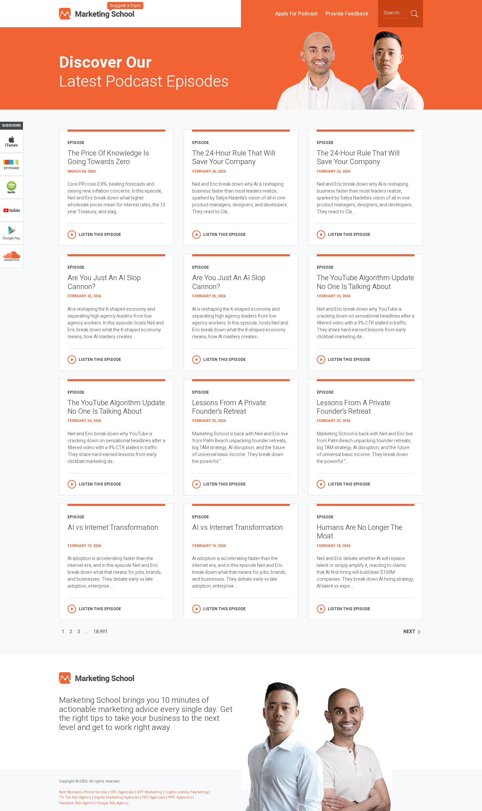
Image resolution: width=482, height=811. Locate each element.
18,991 (100, 631)
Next (409, 631)
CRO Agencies (122, 792)
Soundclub (11, 256)
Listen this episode (100, 235)
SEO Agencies (153, 797)
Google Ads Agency (113, 803)
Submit (414, 13)
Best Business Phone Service (83, 792)
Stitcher (11, 164)
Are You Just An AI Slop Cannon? (104, 282)
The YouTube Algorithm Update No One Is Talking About (365, 282)
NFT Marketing (149, 792)
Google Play (11, 233)
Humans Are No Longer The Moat (359, 532)
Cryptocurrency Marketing (186, 792)
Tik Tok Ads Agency (75, 797)
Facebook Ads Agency (76, 803)
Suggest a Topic (125, 5)
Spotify (11, 187)
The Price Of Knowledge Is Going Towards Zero (108, 157)
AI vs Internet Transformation (113, 528)
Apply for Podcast (296, 13)
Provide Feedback (347, 13)
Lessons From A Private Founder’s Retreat (229, 407)
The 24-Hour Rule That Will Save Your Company (233, 157)
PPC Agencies (180, 797)
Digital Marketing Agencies (116, 797)
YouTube (11, 210)
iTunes (11, 141)
